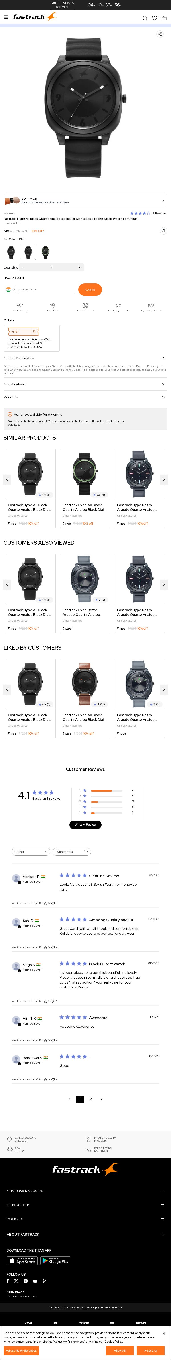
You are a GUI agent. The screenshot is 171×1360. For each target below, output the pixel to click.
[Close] (164, 1333)
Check (90, 290)
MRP (18, 231)
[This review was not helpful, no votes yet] (53, 903)
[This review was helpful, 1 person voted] (45, 1001)
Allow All (120, 1350)
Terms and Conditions (62, 1307)
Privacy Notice (85, 1307)
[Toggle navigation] (6, 16)
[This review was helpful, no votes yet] (45, 903)
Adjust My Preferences (21, 1350)
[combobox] (31, 852)
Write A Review (85, 824)
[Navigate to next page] (101, 1099)
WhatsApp (31, 1296)
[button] (85, 200)
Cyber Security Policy (109, 1307)
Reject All (150, 1350)
